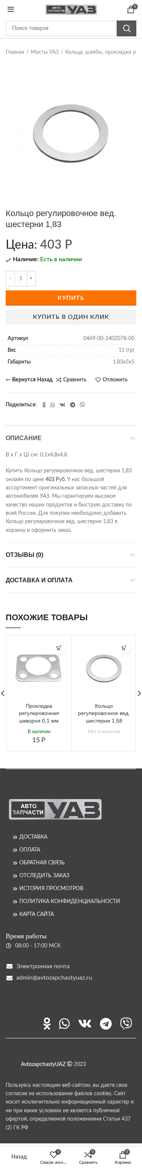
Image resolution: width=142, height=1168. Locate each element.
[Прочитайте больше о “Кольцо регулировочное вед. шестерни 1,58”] (124, 647)
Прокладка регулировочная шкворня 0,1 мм (39, 713)
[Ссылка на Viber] (82, 405)
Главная (15, 52)
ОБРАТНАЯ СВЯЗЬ (42, 862)
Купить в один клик (71, 317)
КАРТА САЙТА (36, 914)
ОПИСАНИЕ (24, 438)
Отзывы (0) (24, 555)
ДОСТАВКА (33, 837)
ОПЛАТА (29, 850)
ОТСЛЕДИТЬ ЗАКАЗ (44, 875)
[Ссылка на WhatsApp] (52, 405)
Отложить (115, 380)
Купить (71, 298)
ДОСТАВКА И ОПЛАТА (39, 580)
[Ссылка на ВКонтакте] (62, 405)
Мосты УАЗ (45, 52)
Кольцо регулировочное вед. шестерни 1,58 (104, 713)
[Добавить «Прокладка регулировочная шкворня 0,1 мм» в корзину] (59, 647)
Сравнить (74, 380)
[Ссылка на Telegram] (73, 405)
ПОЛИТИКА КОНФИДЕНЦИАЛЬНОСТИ (69, 901)
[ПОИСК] (126, 28)
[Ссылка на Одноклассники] (44, 405)
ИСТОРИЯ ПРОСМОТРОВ (51, 888)
